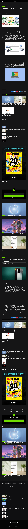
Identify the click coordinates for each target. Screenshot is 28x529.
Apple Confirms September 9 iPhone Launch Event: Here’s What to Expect (7, 104)
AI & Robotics (3, 474)
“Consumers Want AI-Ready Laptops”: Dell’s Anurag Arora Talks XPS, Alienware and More (15, 512)
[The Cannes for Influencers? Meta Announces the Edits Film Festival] (4, 141)
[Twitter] (2, 32)
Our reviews (3, 486)
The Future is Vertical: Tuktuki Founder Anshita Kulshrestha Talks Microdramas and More (15, 516)
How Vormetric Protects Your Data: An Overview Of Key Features (13, 502)
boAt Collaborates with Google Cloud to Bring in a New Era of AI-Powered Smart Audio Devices (7, 115)
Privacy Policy (18, 197)
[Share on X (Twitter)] (3, 13)
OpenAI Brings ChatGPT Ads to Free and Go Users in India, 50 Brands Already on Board (19, 104)
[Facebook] (2, 30)
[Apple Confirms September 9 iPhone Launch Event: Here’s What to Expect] (8, 99)
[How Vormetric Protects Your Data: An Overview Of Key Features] (4, 503)
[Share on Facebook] (2, 13)
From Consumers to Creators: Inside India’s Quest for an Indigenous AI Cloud (15, 498)
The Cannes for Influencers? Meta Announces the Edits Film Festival (14, 365)
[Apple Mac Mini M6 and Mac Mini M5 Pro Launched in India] (4, 137)
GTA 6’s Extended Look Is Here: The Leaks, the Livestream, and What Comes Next (15, 233)
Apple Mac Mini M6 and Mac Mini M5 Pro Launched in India (13, 136)
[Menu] (2, 1)
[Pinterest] (2, 35)
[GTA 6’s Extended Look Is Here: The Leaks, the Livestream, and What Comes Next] (14, 226)
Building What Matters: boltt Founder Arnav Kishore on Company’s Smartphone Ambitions (15, 508)
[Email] (2, 37)
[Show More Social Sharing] (6, 13)
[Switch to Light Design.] (25, 1)
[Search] (24, 1)
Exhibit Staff (8, 234)
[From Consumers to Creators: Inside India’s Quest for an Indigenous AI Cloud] (4, 499)
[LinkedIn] (2, 34)
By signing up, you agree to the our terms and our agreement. (14, 197)
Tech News (3, 6)
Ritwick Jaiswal (4, 263)
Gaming (3, 232)
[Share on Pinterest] (4, 13)
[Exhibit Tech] (14, 1)
